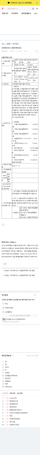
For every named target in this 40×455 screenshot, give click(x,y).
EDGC (7, 367)
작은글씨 (35, 51)
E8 (6, 361)
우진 (5, 304)
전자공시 (15, 44)
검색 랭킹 (5, 393)
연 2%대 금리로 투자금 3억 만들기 (20, 315)
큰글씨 (37, 51)
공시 (8, 44)
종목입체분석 (26, 13)
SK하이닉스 (8, 387)
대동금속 (8, 381)
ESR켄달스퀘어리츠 (11, 375)
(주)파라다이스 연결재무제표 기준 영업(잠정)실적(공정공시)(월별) (23, 270)
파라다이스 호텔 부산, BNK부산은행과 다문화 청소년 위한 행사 (20, 248)
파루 (6, 384)
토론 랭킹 (12, 393)
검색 (33, 9)
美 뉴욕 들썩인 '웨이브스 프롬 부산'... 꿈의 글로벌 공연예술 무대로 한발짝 (20, 251)
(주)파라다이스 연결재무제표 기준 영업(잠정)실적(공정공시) (23, 275)
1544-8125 (15, 322)
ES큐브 (7, 373)
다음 (37, 295)
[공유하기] (3, 224)
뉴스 (36, 13)
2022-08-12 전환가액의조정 (29, 217)
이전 (32, 295)
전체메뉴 (38, 9)
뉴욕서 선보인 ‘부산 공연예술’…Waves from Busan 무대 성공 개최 (20, 254)
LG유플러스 (7, 312)
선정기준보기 (13, 356)
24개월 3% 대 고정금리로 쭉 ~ (14, 319)
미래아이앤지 (8, 308)
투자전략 (15, 13)
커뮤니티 (5, 13)
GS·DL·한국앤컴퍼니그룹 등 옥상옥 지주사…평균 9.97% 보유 (20, 245)
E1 (6, 370)
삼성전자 (8, 378)
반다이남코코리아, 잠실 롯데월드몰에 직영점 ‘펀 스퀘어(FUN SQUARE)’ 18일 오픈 (20, 256)
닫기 (37, 3)
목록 (5, 264)
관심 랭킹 (20, 393)
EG (6, 364)
